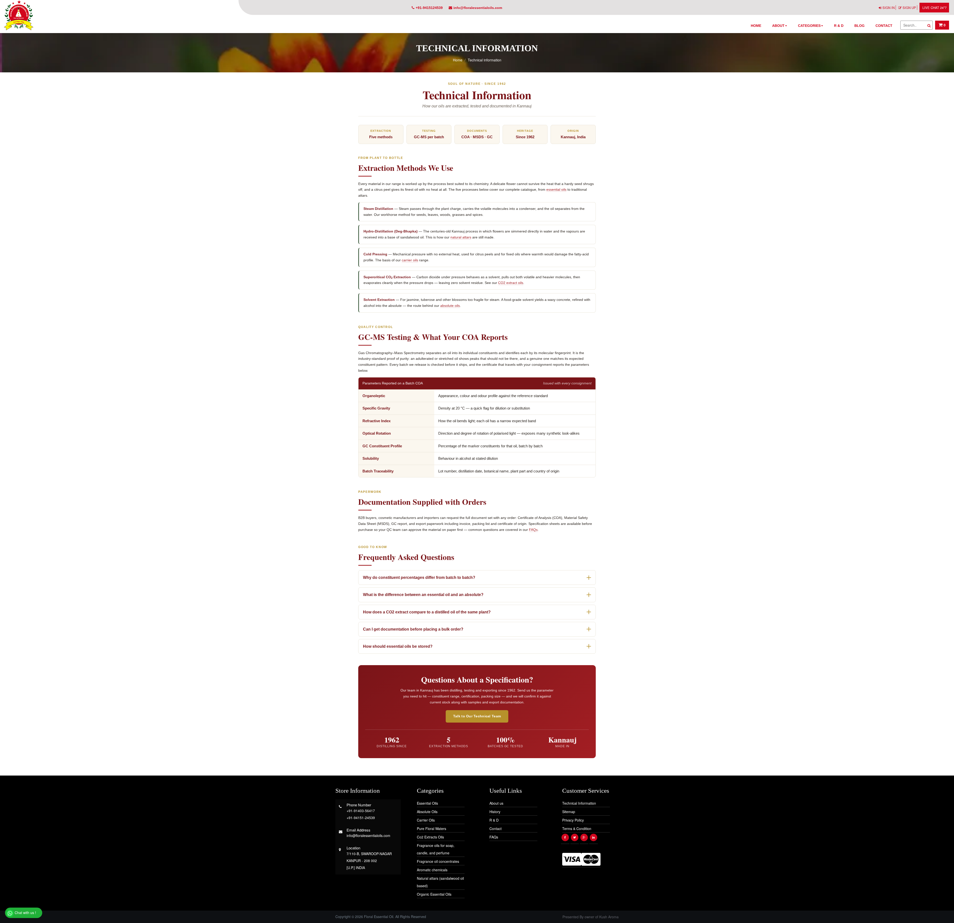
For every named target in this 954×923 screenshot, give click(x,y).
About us (496, 803)
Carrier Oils (426, 820)
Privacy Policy (573, 820)
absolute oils (450, 306)
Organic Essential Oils (434, 894)
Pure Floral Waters (431, 828)
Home (756, 26)
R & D (838, 26)
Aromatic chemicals (432, 869)
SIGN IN (888, 7)
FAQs (533, 530)
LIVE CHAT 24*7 (934, 7)
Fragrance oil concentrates (438, 861)
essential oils (556, 189)
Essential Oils (427, 803)
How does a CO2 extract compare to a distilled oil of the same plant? (427, 612)
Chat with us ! (25, 912)
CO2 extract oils (510, 283)
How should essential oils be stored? (398, 646)
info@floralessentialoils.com (477, 8)
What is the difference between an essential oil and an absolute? (423, 595)
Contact (883, 26)
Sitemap (568, 811)
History (494, 811)
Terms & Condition (576, 828)
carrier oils (410, 260)
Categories (809, 26)
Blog (859, 26)
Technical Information (579, 803)
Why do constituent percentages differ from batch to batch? (419, 577)
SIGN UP (909, 7)
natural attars (460, 237)
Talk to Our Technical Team (477, 716)
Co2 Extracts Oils (430, 836)
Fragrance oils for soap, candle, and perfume (435, 849)
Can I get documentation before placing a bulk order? (413, 629)
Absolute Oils (427, 811)
